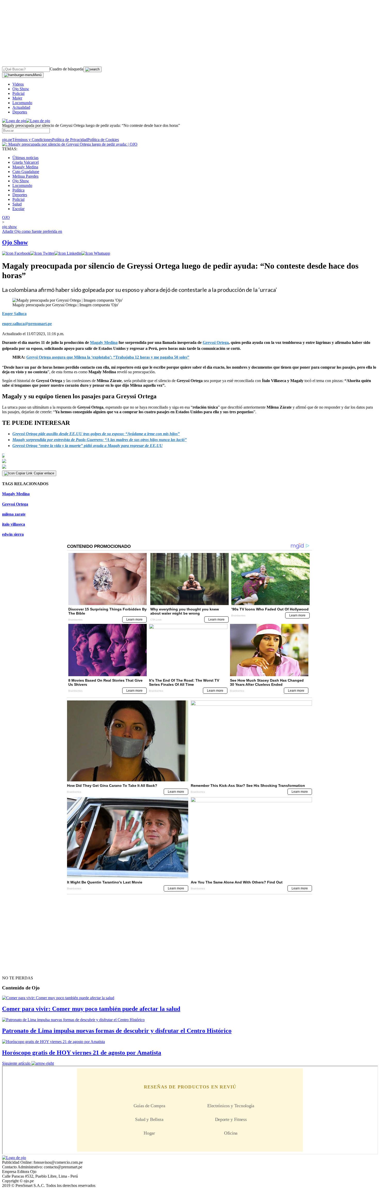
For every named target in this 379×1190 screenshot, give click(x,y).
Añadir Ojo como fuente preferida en (32, 231)
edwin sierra (13, 534)
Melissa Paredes (25, 176)
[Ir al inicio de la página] (14, 969)
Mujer (17, 98)
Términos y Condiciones (32, 139)
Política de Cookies (103, 139)
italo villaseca (13, 524)
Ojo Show (20, 89)
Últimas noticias (25, 157)
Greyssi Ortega (15, 504)
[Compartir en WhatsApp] (95, 253)
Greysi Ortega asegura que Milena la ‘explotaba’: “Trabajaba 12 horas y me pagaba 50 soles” (107, 357)
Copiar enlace (44, 473)
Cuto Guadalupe (25, 171)
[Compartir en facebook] (16, 253)
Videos (18, 84)
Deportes (19, 112)
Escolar (18, 208)
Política (18, 190)
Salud (17, 204)
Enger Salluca (14, 313)
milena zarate (14, 514)
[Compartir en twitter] (42, 253)
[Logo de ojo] (14, 121)
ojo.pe (7, 139)
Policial (18, 93)
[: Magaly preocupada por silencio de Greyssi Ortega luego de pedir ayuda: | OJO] (69, 144)
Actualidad (21, 107)
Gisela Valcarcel (25, 162)
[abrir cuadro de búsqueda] (92, 69)
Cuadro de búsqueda (66, 69)
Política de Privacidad (69, 139)
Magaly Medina (25, 167)
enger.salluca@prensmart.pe (27, 323)
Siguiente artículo (16, 1063)
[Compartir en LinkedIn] (67, 253)
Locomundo (22, 103)
